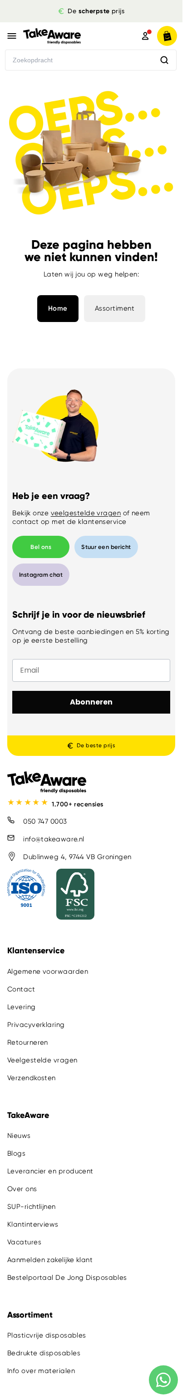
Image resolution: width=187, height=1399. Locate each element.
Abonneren (91, 702)
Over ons (22, 1189)
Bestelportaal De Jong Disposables (67, 1277)
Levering (21, 1007)
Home (58, 308)
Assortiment (115, 308)
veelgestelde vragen (86, 513)
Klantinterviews (33, 1224)
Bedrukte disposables (43, 1353)
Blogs (16, 1153)
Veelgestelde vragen (42, 1060)
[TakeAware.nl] (68, 36)
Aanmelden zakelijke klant (50, 1260)
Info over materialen (41, 1371)
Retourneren (27, 1042)
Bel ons (40, 546)
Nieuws (19, 1136)
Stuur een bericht (106, 546)
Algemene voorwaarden (47, 971)
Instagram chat (41, 574)
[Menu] (12, 36)
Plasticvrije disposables (46, 1335)
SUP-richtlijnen (31, 1207)
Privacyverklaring (36, 1025)
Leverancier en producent (50, 1171)
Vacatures (24, 1242)
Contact (21, 989)
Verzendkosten (31, 1078)
